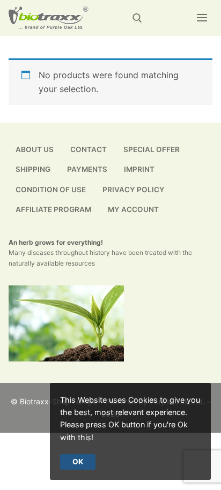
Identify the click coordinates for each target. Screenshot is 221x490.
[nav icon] (202, 18)
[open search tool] (137, 18)
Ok (77, 461)
